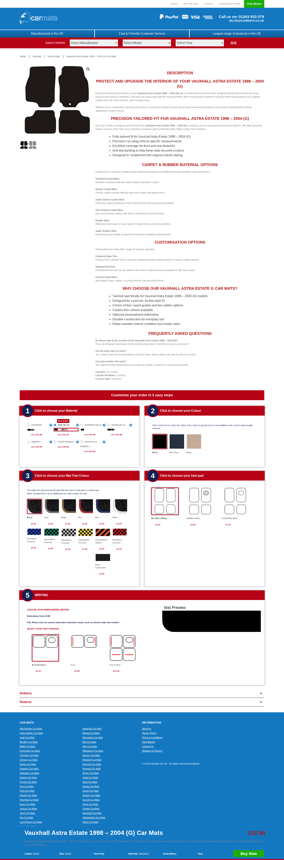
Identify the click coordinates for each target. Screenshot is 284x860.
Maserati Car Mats (92, 728)
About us (146, 728)
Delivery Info (190, 4)
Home (23, 56)
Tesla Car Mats (90, 804)
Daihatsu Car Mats (29, 773)
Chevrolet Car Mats (30, 751)
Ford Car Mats (27, 791)
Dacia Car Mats (28, 764)
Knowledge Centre (229, 4)
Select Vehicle (55, 42)
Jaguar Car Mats (28, 808)
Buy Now (249, 853)
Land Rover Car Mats (31, 822)
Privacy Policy (149, 733)
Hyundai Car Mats (29, 800)
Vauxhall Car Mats (92, 813)
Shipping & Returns (152, 751)
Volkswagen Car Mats (93, 817)
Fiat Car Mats (27, 786)
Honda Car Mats (28, 795)
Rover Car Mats (90, 773)
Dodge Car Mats (28, 777)
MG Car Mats (89, 742)
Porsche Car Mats (91, 764)
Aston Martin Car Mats (31, 733)
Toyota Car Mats (90, 808)
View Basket (254, 3)
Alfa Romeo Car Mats (31, 728)
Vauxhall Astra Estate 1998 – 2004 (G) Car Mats (91, 56)
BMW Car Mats (27, 746)
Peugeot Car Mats (91, 760)
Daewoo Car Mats (29, 768)
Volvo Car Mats (90, 822)
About (174, 4)
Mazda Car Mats (91, 733)
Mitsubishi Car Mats (92, 751)
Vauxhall (36, 56)
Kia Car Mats (26, 817)
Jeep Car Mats (27, 813)
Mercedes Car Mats (92, 737)
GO (233, 43)
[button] (88, 69)
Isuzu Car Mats (27, 804)
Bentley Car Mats (29, 742)
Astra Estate (54, 56)
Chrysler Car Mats (29, 755)
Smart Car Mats (90, 791)
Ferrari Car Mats (28, 782)
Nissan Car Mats (91, 755)
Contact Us (148, 746)
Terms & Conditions (152, 737)
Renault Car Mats (91, 768)
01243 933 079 (251, 17)
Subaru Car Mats (91, 795)
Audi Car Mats (27, 737)
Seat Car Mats (89, 782)
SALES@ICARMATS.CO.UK (246, 20)
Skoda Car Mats (90, 786)
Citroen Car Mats (28, 760)
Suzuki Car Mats (91, 800)
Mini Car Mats (89, 746)
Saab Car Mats (90, 777)
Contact (208, 4)
